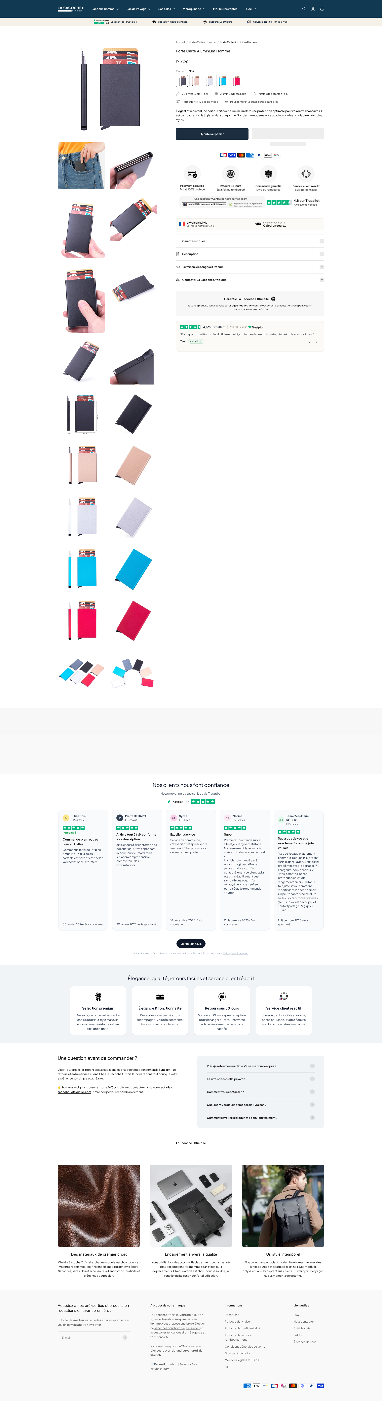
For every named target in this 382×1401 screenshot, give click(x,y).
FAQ (296, 1314)
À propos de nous (305, 1342)
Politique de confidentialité (242, 1328)
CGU (228, 1367)
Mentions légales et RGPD (242, 1360)
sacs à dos (193, 1328)
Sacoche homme (103, 9)
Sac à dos (164, 9)
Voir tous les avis (190, 943)
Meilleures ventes (225, 9)
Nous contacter (304, 1321)
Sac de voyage (136, 9)
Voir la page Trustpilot (235, 953)
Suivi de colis (302, 1328)
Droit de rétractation (238, 1353)
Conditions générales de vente (245, 1346)
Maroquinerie (192, 9)
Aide (249, 9)
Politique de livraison (238, 1321)
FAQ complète (117, 1087)
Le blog (298, 1335)
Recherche (232, 1314)
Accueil (180, 42)
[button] (288, 133)
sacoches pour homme (169, 1328)
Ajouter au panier (212, 134)
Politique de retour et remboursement (238, 1337)
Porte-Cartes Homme (202, 42)
